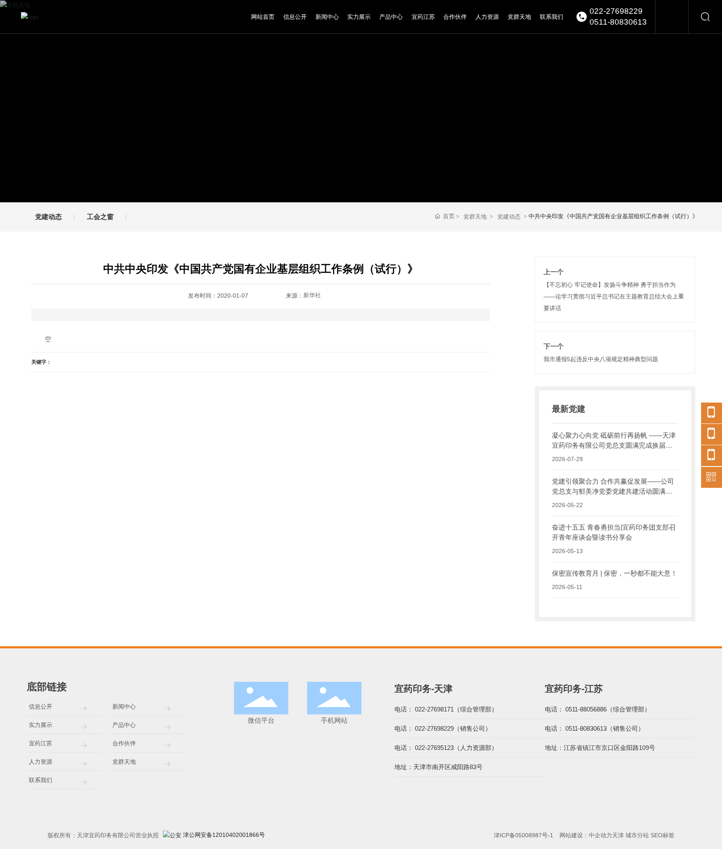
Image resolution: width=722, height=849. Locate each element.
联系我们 (40, 780)
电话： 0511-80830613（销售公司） (594, 728)
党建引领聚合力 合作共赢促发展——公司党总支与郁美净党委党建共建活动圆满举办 (613, 491)
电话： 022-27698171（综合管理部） (446, 709)
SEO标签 (662, 835)
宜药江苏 (40, 743)
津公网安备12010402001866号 (227, 834)
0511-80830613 (618, 22)
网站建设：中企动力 (585, 835)
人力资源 (40, 761)
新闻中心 (124, 706)
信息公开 (40, 706)
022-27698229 (616, 11)
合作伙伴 (124, 743)
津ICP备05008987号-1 (523, 835)
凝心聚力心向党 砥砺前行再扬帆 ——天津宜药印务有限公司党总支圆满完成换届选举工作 (614, 445)
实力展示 (40, 725)
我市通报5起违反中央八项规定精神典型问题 (601, 359)
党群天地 (475, 216)
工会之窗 (100, 216)
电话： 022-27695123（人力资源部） (446, 747)
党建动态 (48, 216)
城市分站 (637, 835)
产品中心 (124, 725)
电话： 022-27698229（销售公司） (442, 728)
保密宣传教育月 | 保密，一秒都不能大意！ (614, 573)
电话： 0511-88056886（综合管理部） (598, 709)
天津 (618, 835)
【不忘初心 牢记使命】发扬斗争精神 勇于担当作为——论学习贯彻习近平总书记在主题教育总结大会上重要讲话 (614, 296)
